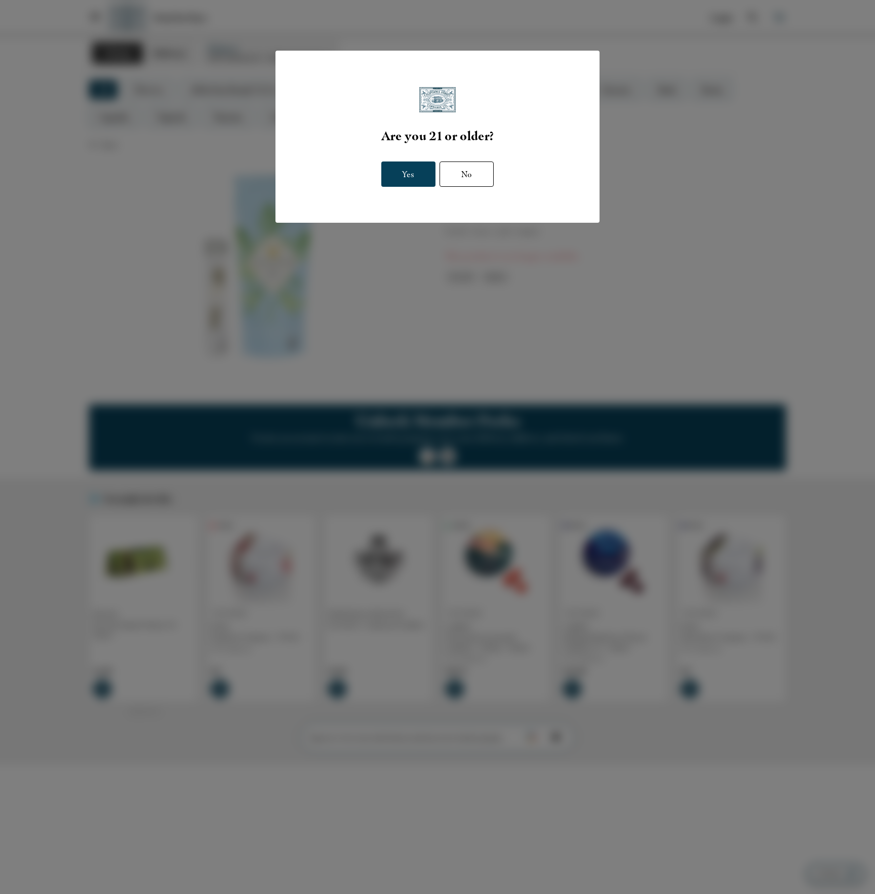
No (466, 174)
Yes (408, 174)
